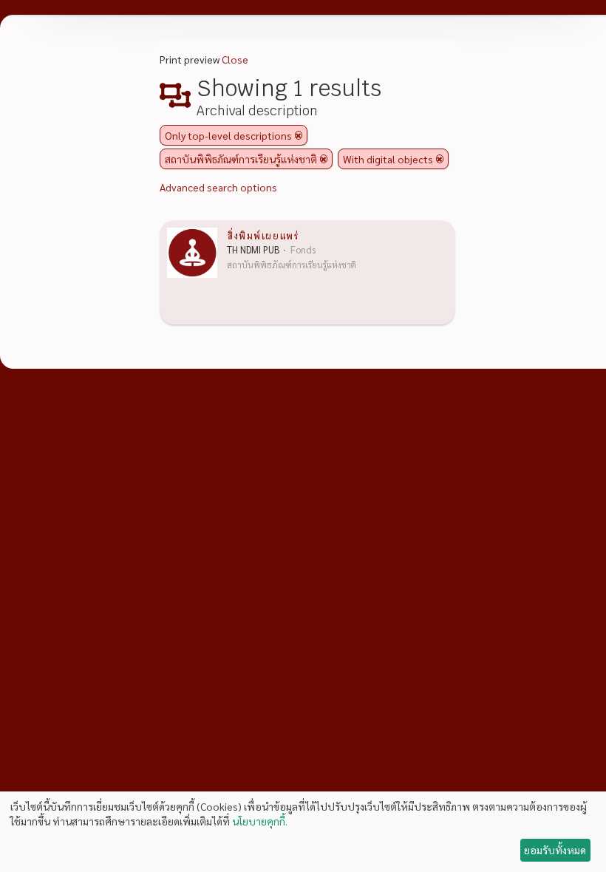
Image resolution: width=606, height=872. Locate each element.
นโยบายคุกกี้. (259, 821)
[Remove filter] (298, 135)
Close (235, 59)
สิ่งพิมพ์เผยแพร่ (263, 235)
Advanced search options (218, 187)
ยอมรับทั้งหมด (555, 849)
